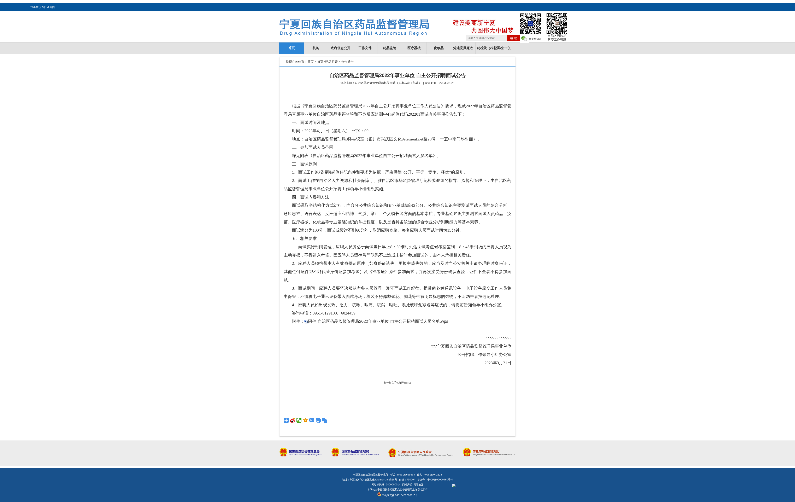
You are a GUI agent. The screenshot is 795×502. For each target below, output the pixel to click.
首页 (291, 48)
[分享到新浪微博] (292, 420)
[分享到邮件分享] (311, 420)
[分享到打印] (318, 420)
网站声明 (407, 484)
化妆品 (439, 48)
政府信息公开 (341, 48)
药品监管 (389, 48)
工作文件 (365, 48)
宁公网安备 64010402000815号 (399, 495)
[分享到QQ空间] (305, 420)
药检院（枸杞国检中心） (495, 48)
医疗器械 (414, 48)
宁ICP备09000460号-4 (440, 479)
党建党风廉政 (463, 48)
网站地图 (418, 484)
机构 (316, 48)
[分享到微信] (299, 420)
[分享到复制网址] (324, 420)
